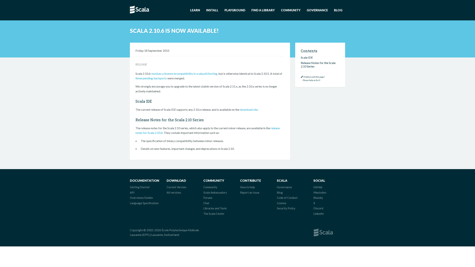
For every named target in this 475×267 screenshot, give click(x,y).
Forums (207, 197)
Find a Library (263, 10)
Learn (195, 10)
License (281, 203)
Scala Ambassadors (215, 192)
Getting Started (139, 187)
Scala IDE (307, 57)
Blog (338, 10)
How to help (247, 187)
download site (249, 109)
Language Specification (144, 203)
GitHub (317, 187)
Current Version (176, 187)
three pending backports (151, 78)
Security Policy (286, 208)
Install (212, 10)
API (132, 192)
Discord (318, 208)
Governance (317, 10)
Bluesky (318, 197)
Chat (206, 203)
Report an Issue (249, 192)
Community (291, 10)
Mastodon (319, 192)
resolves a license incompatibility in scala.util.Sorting (184, 73)
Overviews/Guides (141, 197)
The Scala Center (213, 213)
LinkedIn (318, 213)
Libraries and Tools (215, 208)
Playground (235, 10)
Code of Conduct (287, 197)
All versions (174, 192)
